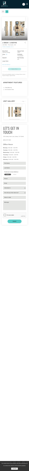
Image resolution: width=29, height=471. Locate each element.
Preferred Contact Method (11, 172)
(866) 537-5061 (7, 140)
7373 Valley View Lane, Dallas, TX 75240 (13, 136)
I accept (14, 468)
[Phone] (23, 4)
